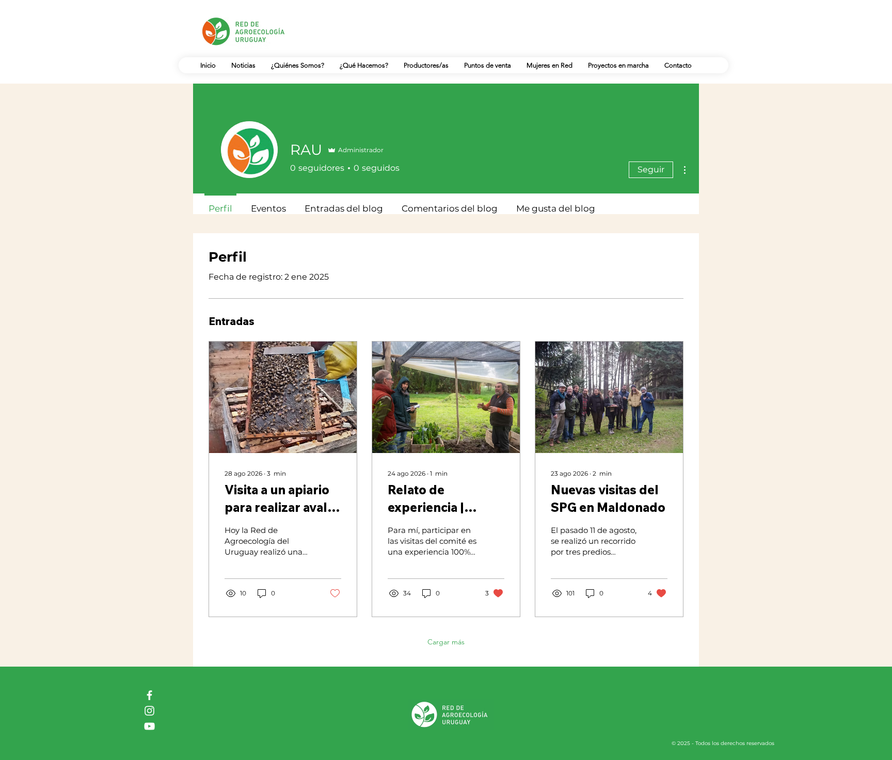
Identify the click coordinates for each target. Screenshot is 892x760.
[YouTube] (149, 726)
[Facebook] (149, 695)
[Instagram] (149, 710)
